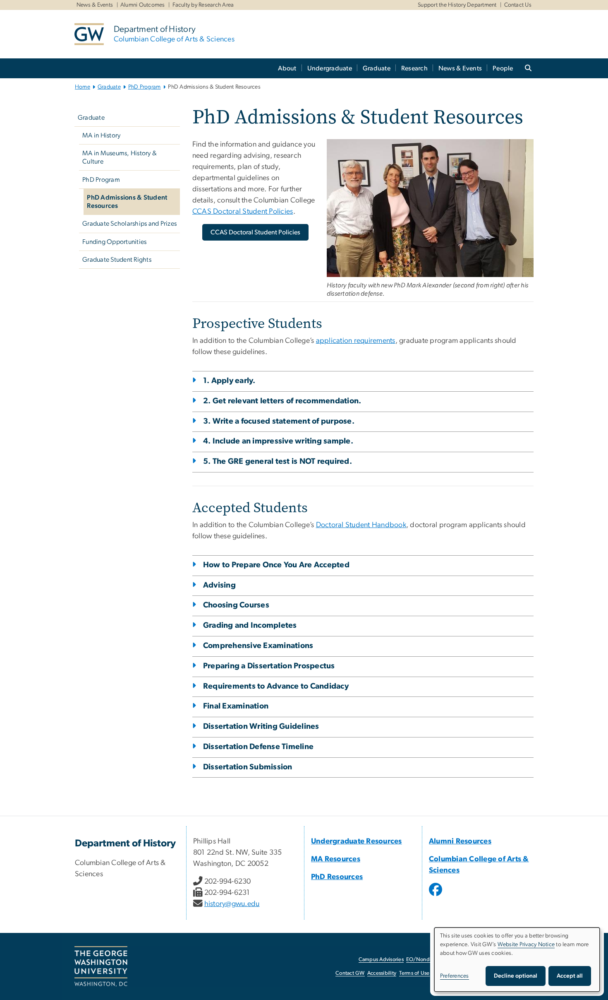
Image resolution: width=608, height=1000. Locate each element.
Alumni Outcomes (142, 5)
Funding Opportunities (114, 242)
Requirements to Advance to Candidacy (276, 686)
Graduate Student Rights (116, 259)
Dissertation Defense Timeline (258, 747)
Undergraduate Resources (356, 841)
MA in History (101, 135)
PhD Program (144, 87)
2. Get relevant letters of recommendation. (282, 401)
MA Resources (335, 859)
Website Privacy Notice (526, 944)
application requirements (355, 341)
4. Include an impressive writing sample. (278, 441)
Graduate (376, 68)
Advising (219, 585)
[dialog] (517, 960)
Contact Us (518, 5)
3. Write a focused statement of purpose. (278, 421)
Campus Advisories (381, 959)
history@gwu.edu (232, 904)
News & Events (95, 5)
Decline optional (515, 976)
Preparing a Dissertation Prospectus (269, 666)
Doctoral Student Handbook (361, 525)
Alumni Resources (460, 841)
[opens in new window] (436, 895)
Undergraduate (329, 68)
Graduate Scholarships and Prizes (129, 223)
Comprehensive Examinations (258, 646)
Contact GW (350, 973)
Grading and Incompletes (250, 625)
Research (414, 68)
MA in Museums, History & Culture (119, 157)
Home (82, 87)
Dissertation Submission (247, 767)
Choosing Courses (236, 605)
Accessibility (381, 973)
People (503, 68)
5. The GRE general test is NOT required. (277, 461)
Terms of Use (414, 973)
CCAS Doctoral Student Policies (242, 211)
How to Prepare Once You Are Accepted (276, 565)
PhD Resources (337, 877)
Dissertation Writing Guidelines (261, 726)
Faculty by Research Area (203, 5)
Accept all (570, 976)
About (287, 68)
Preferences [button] (454, 976)
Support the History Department (457, 5)
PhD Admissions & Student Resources (127, 201)
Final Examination (235, 706)
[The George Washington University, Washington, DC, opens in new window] (100, 966)
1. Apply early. (229, 381)
